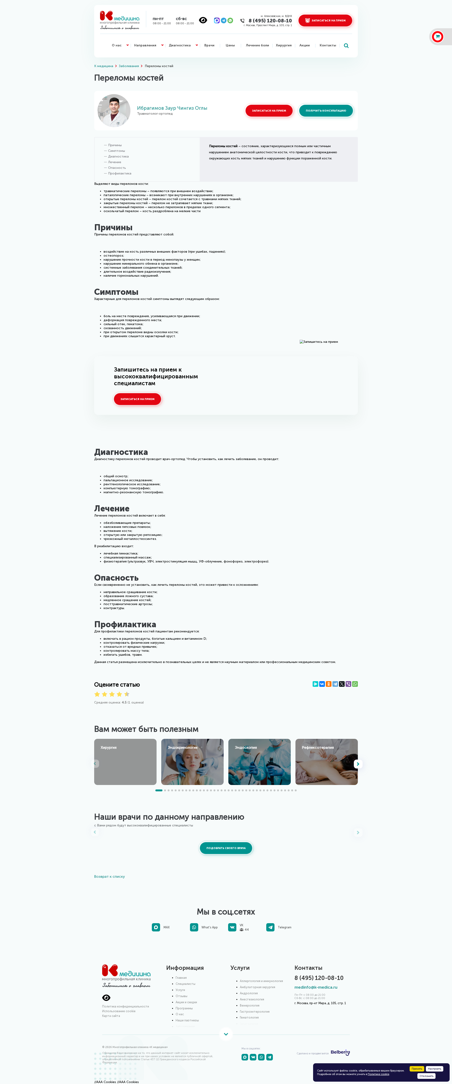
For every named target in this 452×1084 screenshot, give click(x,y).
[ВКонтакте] (322, 684)
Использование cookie (119, 1011)
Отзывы (181, 996)
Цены (230, 45)
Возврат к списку (109, 876)
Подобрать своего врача (226, 848)
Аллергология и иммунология (261, 981)
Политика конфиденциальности (125, 1006)
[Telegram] (335, 684)
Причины (115, 145)
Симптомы (116, 151)
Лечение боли (257, 45)
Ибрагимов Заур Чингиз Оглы (172, 108)
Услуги (180, 990)
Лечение (114, 162)
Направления (145, 45)
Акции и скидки (186, 1002)
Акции (304, 45)
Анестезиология (252, 999)
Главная (181, 977)
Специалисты (185, 984)
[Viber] (348, 684)
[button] (358, 764)
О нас (116, 45)
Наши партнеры (187, 1020)
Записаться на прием (269, 110)
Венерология (249, 1005)
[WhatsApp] (355, 684)
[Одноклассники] (328, 684)
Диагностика (180, 45)
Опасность (117, 168)
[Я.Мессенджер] (315, 684)
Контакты (328, 45)
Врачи (209, 45)
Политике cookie (378, 1074)
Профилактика (119, 173)
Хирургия (284, 45)
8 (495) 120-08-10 (270, 21)
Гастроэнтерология (255, 1011)
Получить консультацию (326, 110)
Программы (184, 1008)
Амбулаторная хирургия (257, 987)
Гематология (249, 1017)
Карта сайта (111, 1016)
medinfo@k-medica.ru (316, 987)
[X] (342, 684)
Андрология (249, 993)
